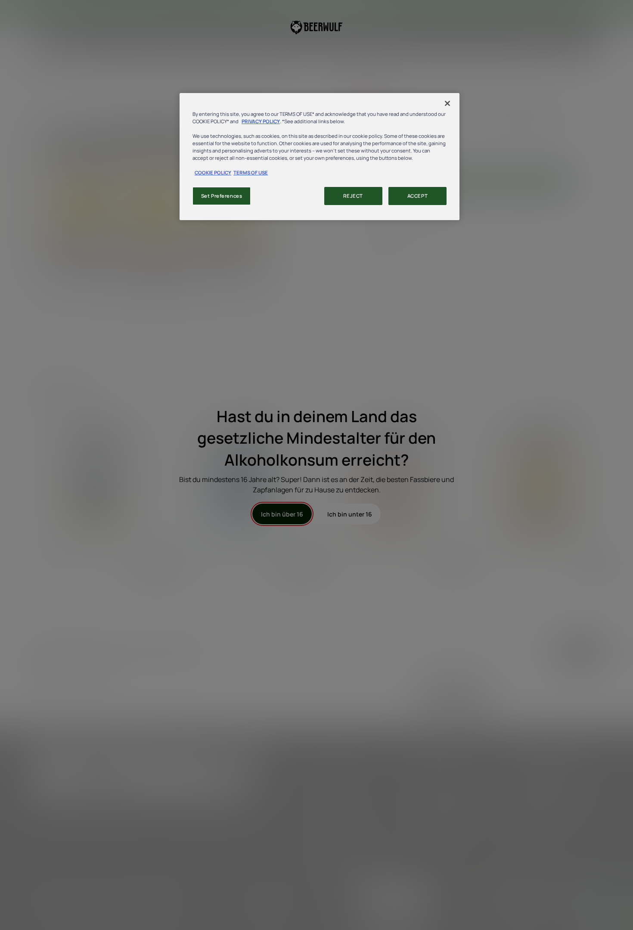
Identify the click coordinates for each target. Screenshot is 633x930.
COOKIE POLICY (213, 172)
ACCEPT (417, 196)
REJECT (353, 196)
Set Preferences (221, 196)
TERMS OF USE (250, 172)
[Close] (447, 103)
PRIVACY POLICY (261, 121)
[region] (319, 156)
